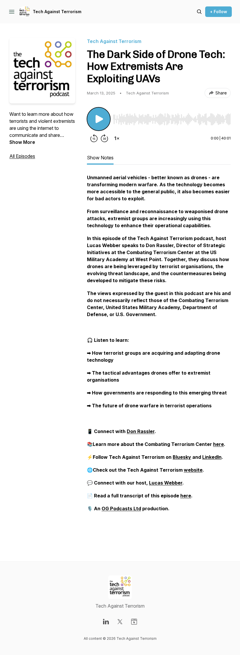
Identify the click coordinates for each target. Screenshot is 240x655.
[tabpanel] (159, 356)
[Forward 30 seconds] (104, 138)
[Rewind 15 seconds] (94, 138)
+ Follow (218, 11)
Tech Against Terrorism (57, 11)
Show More (22, 142)
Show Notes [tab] (100, 158)
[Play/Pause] (98, 119)
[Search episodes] (199, 11)
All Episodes (22, 156)
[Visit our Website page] (134, 622)
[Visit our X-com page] (120, 622)
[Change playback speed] (117, 138)
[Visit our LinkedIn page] (106, 622)
